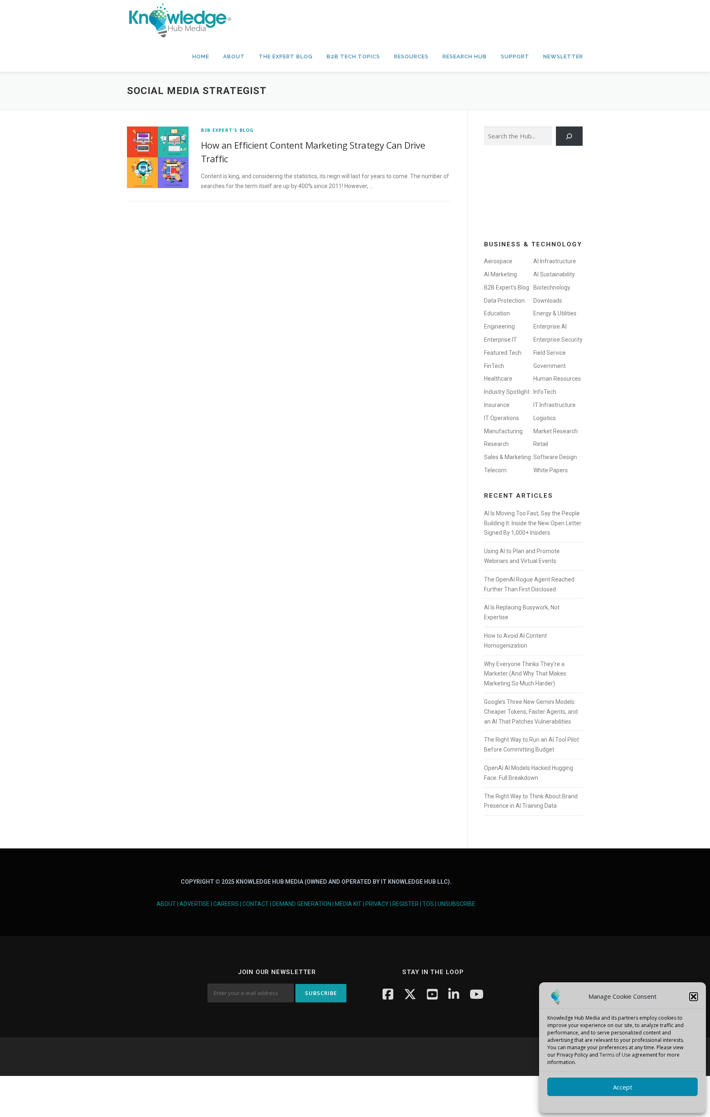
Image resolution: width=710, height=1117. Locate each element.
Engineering (499, 326)
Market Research (555, 431)
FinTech (494, 366)
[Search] (569, 136)
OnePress (380, 1056)
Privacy (377, 904)
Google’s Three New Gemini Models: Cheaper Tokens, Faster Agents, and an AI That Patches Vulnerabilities (531, 712)
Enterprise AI (550, 326)
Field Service (549, 352)
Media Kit (348, 904)
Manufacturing (503, 431)
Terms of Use (615, 1054)
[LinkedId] (453, 994)
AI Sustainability (554, 274)
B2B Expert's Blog (227, 130)
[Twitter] (410, 994)
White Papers (550, 470)
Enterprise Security (558, 339)
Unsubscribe (456, 904)
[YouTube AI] (477, 994)
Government (549, 366)
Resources (411, 56)
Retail (540, 444)
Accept (622, 1087)
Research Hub (465, 56)
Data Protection (504, 300)
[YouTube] (432, 994)
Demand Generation (301, 904)
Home (200, 56)
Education (497, 313)
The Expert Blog (286, 56)
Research (496, 444)
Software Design (555, 457)
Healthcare (498, 378)
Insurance (496, 405)
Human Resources (557, 378)
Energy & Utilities (554, 313)
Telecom (495, 470)
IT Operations (501, 418)
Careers (226, 904)
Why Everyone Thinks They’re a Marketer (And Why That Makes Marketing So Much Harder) (525, 674)
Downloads (547, 300)
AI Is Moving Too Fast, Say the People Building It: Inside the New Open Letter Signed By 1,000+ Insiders (532, 523)
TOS (428, 904)
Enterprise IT (500, 339)
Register (405, 904)
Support (515, 56)
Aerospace (498, 261)
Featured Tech (502, 352)
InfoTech (544, 391)
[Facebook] (388, 994)
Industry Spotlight (507, 391)
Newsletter (563, 56)
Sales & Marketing (507, 457)
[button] (693, 997)
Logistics (544, 418)
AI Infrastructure (554, 261)
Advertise (195, 904)
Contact (255, 904)
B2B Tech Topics (353, 56)
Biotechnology (551, 287)
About (234, 56)
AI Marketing (500, 274)
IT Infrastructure (554, 405)
